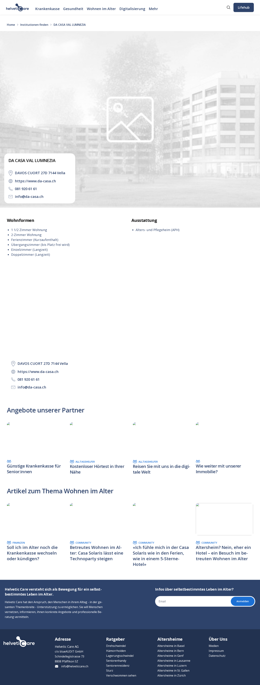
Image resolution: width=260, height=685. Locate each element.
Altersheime (169, 639)
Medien (214, 646)
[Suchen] (228, 7)
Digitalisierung (132, 8)
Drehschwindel (116, 646)
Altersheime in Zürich (171, 675)
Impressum (216, 651)
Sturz (109, 670)
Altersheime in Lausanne (173, 661)
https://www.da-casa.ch (35, 181)
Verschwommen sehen (121, 675)
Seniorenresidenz (117, 666)
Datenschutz (217, 656)
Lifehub (244, 7)
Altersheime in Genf (170, 656)
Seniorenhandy (116, 661)
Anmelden (242, 601)
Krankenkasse (47, 8)
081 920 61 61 (26, 188)
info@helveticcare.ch (74, 666)
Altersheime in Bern (170, 651)
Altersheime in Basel (170, 646)
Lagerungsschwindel (120, 656)
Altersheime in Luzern (172, 666)
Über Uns (218, 639)
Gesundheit (73, 8)
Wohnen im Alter (101, 8)
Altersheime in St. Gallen (173, 670)
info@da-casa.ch (29, 196)
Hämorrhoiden (116, 651)
